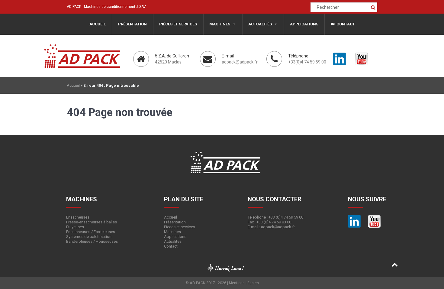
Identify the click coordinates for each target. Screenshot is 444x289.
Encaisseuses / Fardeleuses (90, 231)
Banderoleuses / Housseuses (92, 241)
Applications (304, 24)
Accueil (97, 24)
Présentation (132, 24)
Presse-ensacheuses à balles (91, 222)
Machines (219, 24)
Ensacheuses (77, 217)
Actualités (260, 24)
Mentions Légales (244, 283)
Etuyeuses (75, 227)
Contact (345, 24)
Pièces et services (178, 24)
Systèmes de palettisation (88, 236)
